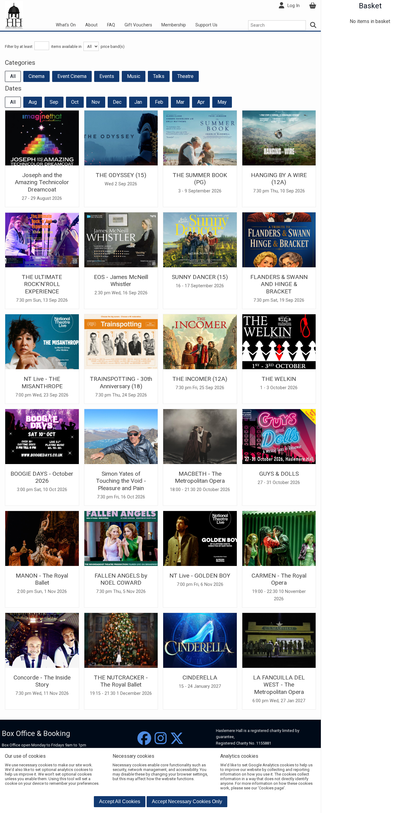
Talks (158, 76)
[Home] (14, 15)
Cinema (36, 76)
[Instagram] (161, 738)
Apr (201, 102)
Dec (117, 102)
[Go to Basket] (312, 5)
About (91, 25)
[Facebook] (144, 738)
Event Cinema (71, 76)
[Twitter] (177, 738)
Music (133, 76)
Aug (33, 102)
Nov (95, 102)
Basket (370, 6)
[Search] (313, 25)
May (222, 102)
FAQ (111, 25)
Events (106, 76)
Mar (180, 102)
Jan (138, 102)
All (13, 76)
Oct (75, 102)
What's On (66, 25)
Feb (159, 102)
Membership (173, 25)
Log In (293, 5)
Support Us (206, 25)
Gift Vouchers (138, 25)
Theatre (185, 76)
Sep (54, 102)
